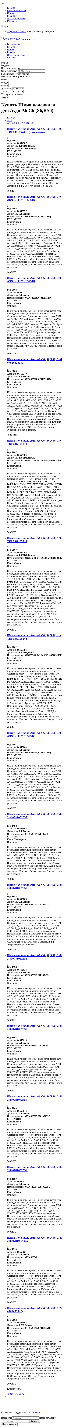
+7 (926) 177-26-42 (16, 31)
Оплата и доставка (16, 18)
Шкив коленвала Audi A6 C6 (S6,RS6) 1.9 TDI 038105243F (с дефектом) (34, 130)
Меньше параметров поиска (15, 76)
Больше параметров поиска (15, 74)
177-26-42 (15, 1394)
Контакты (12, 21)
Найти (5, 97)
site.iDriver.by (33, 1412)
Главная (11, 8)
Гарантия (12, 16)
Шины (10, 13)
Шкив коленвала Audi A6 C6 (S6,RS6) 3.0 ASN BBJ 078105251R (34, 198)
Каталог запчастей (16, 10)
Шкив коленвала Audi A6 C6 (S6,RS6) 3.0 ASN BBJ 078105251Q (34, 734)
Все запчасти (13, 44)
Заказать (35, 1421)
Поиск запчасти (9, 1424)
